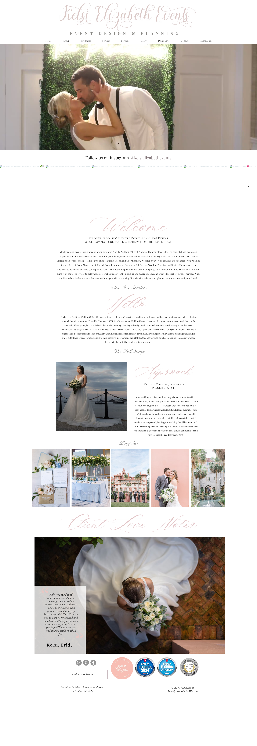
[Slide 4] (127, 650)
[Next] (219, 596)
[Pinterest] (86, 663)
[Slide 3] (123, 650)
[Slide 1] (115, 650)
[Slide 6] (136, 650)
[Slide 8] (144, 650)
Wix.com (193, 691)
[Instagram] (79, 663)
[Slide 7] (140, 650)
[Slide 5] (132, 650)
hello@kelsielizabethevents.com (86, 687)
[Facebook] (93, 663)
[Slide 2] (119, 650)
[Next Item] (248, 187)
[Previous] (39, 596)
